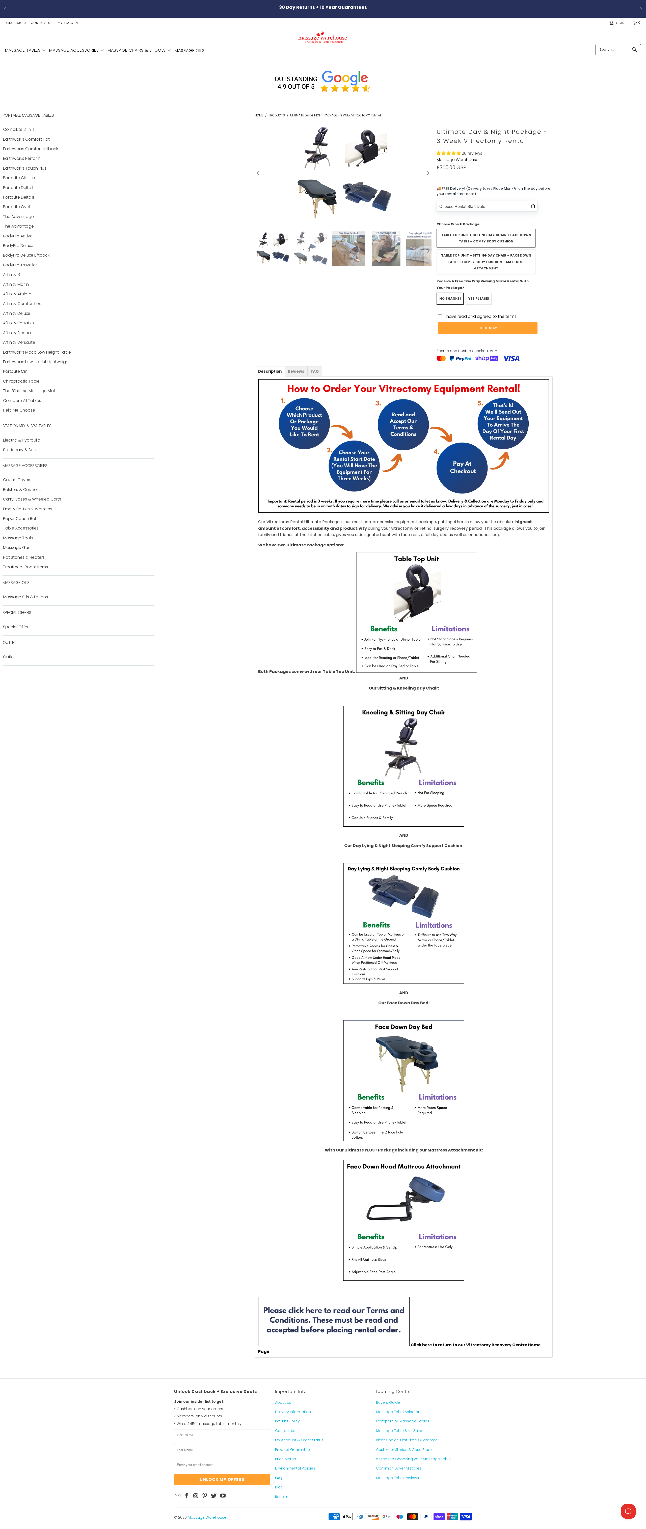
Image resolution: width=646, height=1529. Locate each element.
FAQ (278, 1477)
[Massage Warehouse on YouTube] (223, 1496)
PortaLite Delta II (18, 197)
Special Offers (17, 627)
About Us (283, 1402)
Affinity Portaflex (19, 323)
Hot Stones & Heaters (24, 557)
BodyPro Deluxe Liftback (26, 255)
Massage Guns (18, 547)
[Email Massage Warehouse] (178, 1496)
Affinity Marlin (16, 284)
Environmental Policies (295, 1468)
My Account (69, 23)
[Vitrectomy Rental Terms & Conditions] (334, 1345)
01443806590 (14, 23)
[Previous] (259, 172)
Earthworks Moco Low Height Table (37, 352)
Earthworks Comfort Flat (26, 139)
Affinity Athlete (17, 294)
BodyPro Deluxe (18, 245)
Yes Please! (478, 298)
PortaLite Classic (19, 178)
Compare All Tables (22, 400)
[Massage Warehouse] (323, 37)
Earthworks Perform (22, 158)
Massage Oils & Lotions (25, 597)
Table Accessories (21, 528)
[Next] (428, 172)
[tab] (270, 371)
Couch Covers (17, 480)
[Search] (634, 49)
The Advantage (18, 217)
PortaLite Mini (15, 371)
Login (620, 23)
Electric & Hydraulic (21, 440)
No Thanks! (450, 298)
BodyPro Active (18, 236)
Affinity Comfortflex (22, 303)
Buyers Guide (388, 1402)
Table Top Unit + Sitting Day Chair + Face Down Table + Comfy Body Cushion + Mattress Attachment (486, 262)
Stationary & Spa (19, 450)
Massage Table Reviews (397, 1477)
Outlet (9, 657)
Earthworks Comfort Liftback (30, 149)
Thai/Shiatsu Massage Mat (29, 391)
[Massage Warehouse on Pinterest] (205, 1496)
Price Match (285, 1458)
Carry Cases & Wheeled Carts (32, 499)
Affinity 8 (11, 274)
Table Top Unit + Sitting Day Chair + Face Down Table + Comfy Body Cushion (486, 238)
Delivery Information (293, 1411)
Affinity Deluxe (16, 313)
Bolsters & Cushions (22, 489)
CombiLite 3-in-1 (18, 129)
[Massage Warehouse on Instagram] (196, 1496)
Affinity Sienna (17, 333)
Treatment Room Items (25, 567)
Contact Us (42, 23)
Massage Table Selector (397, 1411)
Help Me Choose (19, 410)
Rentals (281, 1496)
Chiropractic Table (21, 381)
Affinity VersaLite (19, 342)
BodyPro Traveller (20, 265)
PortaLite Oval (16, 207)
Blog (279, 1487)
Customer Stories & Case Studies (406, 1449)
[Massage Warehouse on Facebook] (187, 1496)
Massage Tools (18, 538)
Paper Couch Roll (20, 518)
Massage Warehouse (457, 160)
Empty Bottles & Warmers (27, 509)
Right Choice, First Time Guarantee (407, 1440)
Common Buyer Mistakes (398, 1468)
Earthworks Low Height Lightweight (36, 362)
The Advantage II (19, 226)
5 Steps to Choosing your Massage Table (413, 1458)
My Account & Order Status (299, 1440)
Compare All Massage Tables (402, 1421)
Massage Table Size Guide (399, 1430)
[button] (25, 50)
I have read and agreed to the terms (481, 316)
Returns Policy (287, 1421)
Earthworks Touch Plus (24, 168)
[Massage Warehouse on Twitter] (214, 1496)
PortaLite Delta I (18, 188)
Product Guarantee (292, 1449)
